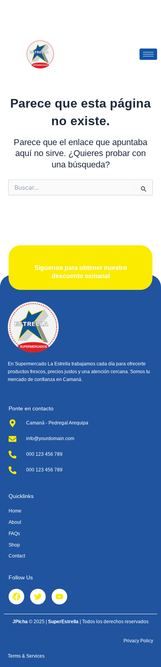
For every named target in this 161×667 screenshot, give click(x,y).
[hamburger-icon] (148, 54)
